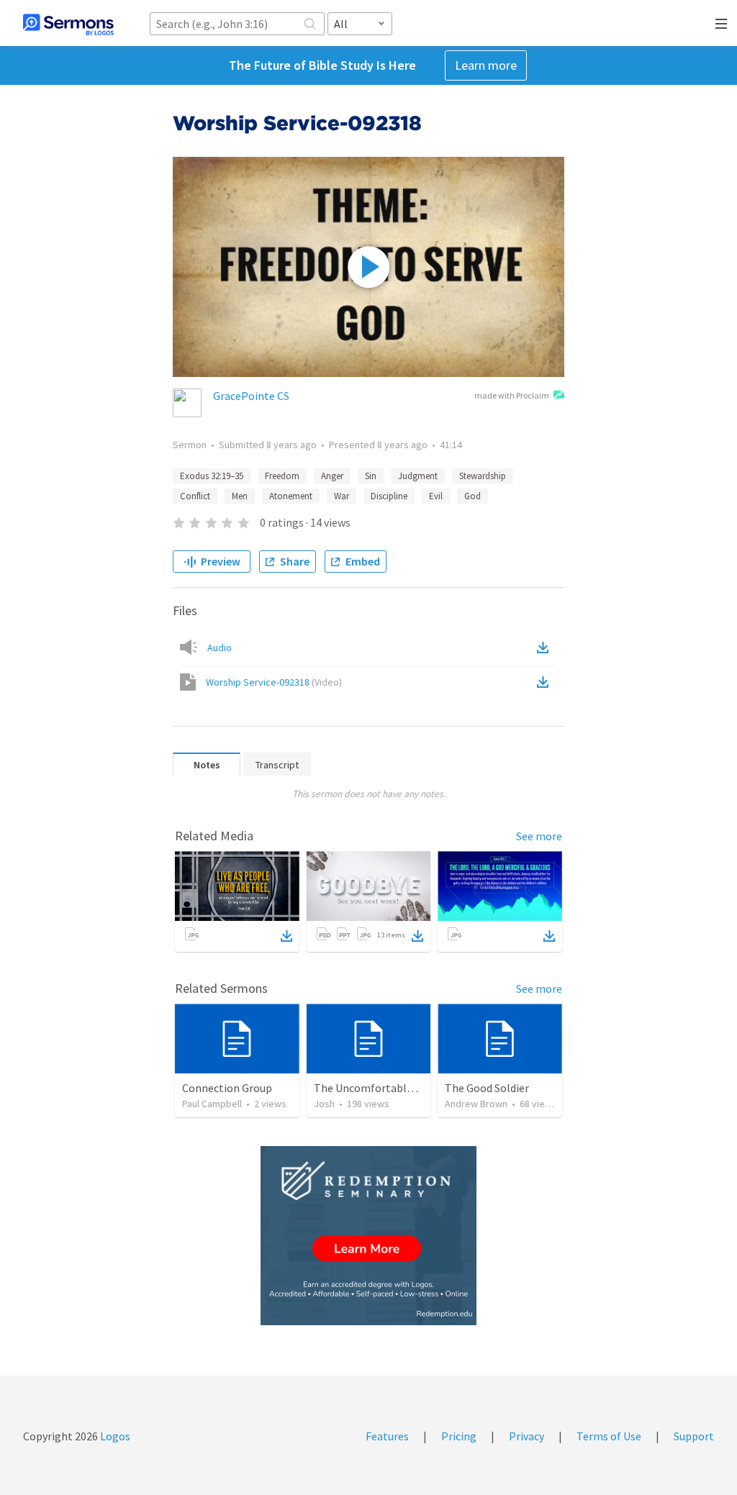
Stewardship (482, 476)
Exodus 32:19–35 (211, 476)
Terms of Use (609, 1436)
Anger (332, 476)
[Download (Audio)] (545, 647)
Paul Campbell (212, 1103)
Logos (114, 1436)
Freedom (282, 476)
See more (539, 836)
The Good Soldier (487, 1088)
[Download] (286, 936)
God (472, 496)
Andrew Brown (476, 1103)
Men (240, 496)
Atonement (290, 496)
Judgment (418, 476)
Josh (324, 1103)
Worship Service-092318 (274, 682)
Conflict (195, 496)
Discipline (389, 496)
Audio (219, 647)
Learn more (486, 65)
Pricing (458, 1436)
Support (694, 1436)
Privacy (526, 1436)
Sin (370, 476)
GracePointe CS (251, 395)
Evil (436, 496)
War (341, 496)
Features (387, 1436)
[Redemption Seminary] (368, 1235)
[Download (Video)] (545, 682)
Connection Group (227, 1088)
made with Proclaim (511, 395)
